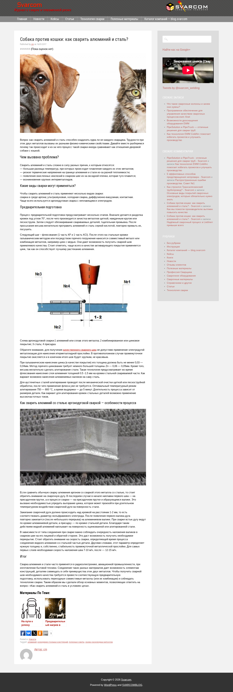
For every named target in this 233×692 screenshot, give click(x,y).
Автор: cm (40, 649)
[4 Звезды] (27, 49)
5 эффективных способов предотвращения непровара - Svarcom (189, 175)
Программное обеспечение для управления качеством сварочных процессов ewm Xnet (186, 113)
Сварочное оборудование (181, 275)
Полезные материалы (124, 19)
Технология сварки (92, 19)
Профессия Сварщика (179, 272)
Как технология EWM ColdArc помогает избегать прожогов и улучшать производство (189, 137)
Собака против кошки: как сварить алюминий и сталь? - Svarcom (186, 204)
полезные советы (76, 642)
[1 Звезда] (21, 49)
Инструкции (173, 246)
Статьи (69, 19)
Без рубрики (173, 243)
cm (32, 44)
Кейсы (55, 19)
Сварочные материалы (180, 279)
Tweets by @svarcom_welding (181, 88)
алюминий (32, 642)
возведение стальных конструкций (53, 642)
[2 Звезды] (23, 49)
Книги (170, 257)
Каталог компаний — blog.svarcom (165, 19)
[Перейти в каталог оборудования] (188, 6)
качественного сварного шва (79, 349)
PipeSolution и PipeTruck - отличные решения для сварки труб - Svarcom (187, 159)
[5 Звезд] (29, 49)
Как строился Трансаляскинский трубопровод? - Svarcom (185, 188)
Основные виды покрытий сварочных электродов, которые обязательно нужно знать (189, 196)
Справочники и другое (179, 282)
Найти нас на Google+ (176, 49)
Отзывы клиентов (176, 264)
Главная (22, 19)
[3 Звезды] (25, 49)
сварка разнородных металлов (99, 642)
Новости (38, 19)
